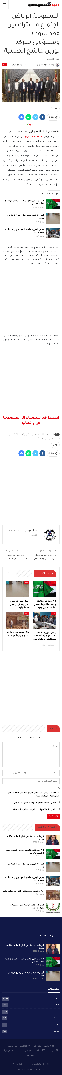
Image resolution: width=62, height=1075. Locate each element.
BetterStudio (38, 1070)
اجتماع (29, 434)
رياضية (57, 1018)
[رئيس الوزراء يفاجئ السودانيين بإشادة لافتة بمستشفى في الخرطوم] (53, 233)
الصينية (12, 434)
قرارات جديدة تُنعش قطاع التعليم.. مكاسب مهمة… (24, 838)
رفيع (41, 438)
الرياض (21, 434)
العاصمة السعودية (33, 137)
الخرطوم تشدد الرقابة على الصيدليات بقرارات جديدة (27, 906)
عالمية (57, 1012)
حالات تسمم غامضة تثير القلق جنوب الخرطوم (23, 891)
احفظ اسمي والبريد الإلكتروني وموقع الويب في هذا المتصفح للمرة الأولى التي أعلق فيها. (33, 794)
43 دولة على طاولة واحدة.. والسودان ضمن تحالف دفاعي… (24, 202)
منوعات (56, 1025)
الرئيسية (47, 1046)
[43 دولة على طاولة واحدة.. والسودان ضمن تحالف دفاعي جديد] (53, 204)
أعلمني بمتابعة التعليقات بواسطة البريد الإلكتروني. (34, 803)
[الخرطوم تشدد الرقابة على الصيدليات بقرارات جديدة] (53, 908)
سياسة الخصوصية (13, 1050)
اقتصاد (56, 1005)
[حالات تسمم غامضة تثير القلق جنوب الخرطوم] (17, 620)
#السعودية (48, 434)
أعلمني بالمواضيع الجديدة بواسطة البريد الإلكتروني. (34, 810)
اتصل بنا (31, 1055)
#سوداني (38, 434)
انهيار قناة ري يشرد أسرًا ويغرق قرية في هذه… (25, 216)
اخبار (4, 64)
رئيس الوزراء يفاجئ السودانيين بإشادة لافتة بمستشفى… (24, 231)
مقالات (57, 1031)
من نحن (28, 1050)
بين (47, 438)
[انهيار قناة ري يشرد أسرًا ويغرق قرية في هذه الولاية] (53, 218)
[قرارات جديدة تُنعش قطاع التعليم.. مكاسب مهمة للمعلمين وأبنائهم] (53, 840)
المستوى (55, 438)
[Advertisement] (31, 301)
